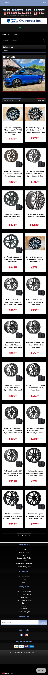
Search (24, 555)
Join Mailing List (24, 576)
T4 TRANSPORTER (24, 591)
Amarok (24, 606)
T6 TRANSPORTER (24, 600)
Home (4, 34)
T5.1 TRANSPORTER (24, 597)
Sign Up (42, 622)
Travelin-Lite (18, 652)
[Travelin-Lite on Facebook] (21, 636)
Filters (41, 100)
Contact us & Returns (24, 564)
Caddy (24, 603)
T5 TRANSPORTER (24, 594)
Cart (44, 3)
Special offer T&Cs (24, 558)
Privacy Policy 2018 (24, 567)
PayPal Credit (24, 552)
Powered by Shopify (30, 652)
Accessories (24, 609)
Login (24, 582)
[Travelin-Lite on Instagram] (26, 636)
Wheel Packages (24, 612)
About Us (24, 561)
